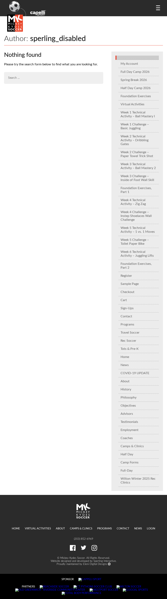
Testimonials (129, 421)
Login (151, 528)
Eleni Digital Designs (95, 564)
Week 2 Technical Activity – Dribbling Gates (134, 140)
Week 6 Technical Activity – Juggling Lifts (137, 253)
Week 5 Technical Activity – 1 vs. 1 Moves (138, 229)
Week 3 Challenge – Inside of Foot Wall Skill (137, 178)
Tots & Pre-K (130, 348)
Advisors (127, 413)
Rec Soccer (128, 340)
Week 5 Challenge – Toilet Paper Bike (135, 241)
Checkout (127, 292)
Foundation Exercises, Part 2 (136, 265)
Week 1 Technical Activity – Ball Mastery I (138, 114)
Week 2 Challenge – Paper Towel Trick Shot (137, 154)
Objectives (128, 405)
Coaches (127, 438)
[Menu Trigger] (158, 7)
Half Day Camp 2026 (136, 88)
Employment (129, 430)
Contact (126, 316)
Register (126, 275)
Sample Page (130, 283)
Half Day (127, 454)
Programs (127, 324)
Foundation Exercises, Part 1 (136, 190)
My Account (129, 63)
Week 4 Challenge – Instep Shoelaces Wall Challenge (136, 215)
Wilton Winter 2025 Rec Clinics (138, 480)
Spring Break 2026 (134, 80)
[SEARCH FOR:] (53, 78)
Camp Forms (129, 462)
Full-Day (127, 470)
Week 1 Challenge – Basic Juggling (135, 126)
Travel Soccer (130, 332)
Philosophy (128, 397)
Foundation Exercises (136, 96)
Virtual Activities (132, 104)
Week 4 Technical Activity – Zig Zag (133, 202)
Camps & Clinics (132, 446)
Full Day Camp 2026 (135, 71)
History (126, 389)
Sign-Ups (127, 308)
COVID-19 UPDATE (135, 373)
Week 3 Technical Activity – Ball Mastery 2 (138, 166)
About (125, 381)
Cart (124, 300)
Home (125, 357)
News (125, 365)
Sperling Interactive (104, 561)
